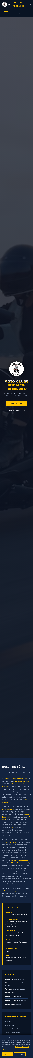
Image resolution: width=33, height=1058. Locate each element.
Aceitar (8, 1054)
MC (19, 4)
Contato (24, 14)
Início (6, 10)
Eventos (26, 10)
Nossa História (16, 10)
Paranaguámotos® (12, 14)
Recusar (20, 1054)
